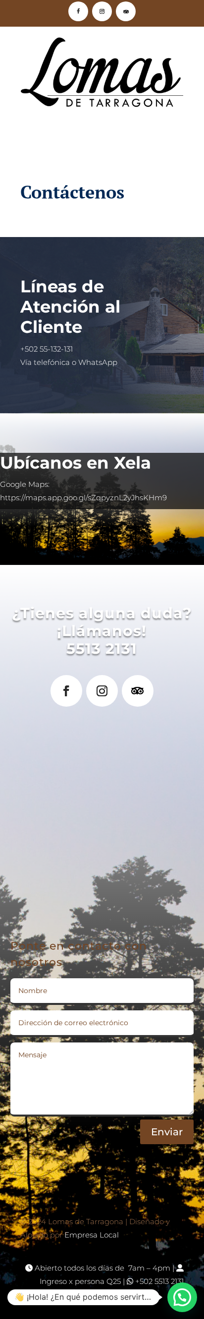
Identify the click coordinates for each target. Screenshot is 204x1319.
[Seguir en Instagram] (102, 11)
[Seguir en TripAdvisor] (126, 11)
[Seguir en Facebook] (78, 11)
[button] (182, 1297)
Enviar (167, 1132)
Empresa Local (91, 1234)
